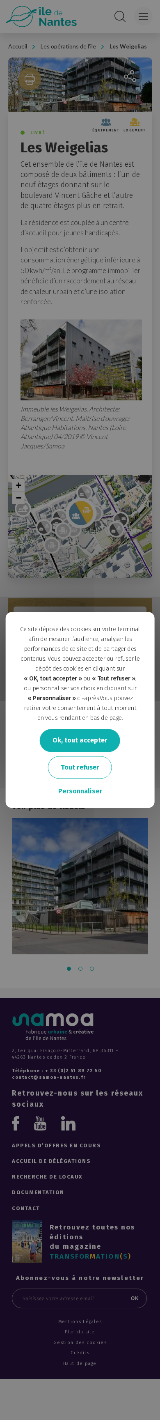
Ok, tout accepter (80, 740)
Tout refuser (80, 767)
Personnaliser (80, 791)
